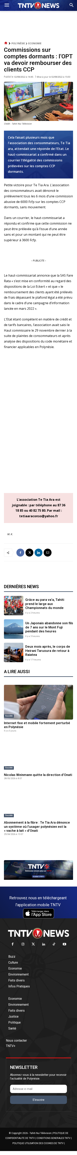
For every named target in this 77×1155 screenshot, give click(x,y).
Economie (34, 43)
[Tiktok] (54, 944)
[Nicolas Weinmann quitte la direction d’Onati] (38, 754)
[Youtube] (64, 944)
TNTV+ (10, 1046)
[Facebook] (20, 553)
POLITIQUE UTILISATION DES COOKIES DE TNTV (38, 1143)
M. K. (10, 534)
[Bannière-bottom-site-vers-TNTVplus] (38, 879)
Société (9, 716)
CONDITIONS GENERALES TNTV (53, 1138)
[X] (29, 553)
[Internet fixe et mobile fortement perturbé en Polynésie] (38, 702)
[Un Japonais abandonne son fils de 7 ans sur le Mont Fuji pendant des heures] (13, 629)
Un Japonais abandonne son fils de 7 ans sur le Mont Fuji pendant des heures (49, 627)
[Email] (48, 553)
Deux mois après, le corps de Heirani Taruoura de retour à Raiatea (47, 651)
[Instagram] (23, 944)
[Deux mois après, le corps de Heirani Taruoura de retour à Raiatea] (13, 652)
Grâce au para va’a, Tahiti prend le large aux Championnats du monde (44, 604)
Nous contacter (16, 1040)
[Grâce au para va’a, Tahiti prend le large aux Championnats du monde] (13, 605)
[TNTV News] (38, 933)
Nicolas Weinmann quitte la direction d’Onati (38, 775)
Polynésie (18, 43)
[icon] (6, 43)
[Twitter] (33, 944)
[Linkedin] (38, 553)
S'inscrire (38, 1100)
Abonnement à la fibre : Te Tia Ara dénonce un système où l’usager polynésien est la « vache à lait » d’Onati (37, 826)
